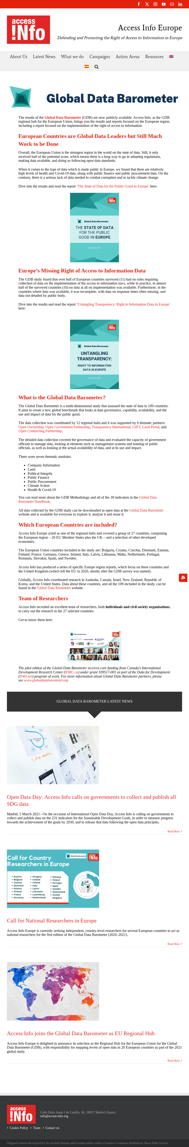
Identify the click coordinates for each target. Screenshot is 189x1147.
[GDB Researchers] (94, 633)
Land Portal (150, 427)
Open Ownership (31, 427)
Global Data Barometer (146, 510)
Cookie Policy (19, 1128)
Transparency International (111, 427)
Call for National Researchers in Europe (52, 921)
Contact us (52, 1128)
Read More (174, 831)
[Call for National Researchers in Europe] (53, 879)
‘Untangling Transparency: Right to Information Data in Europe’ (123, 304)
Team (36, 1128)
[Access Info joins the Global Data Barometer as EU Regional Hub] (53, 991)
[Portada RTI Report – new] (94, 321)
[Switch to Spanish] (87, 66)
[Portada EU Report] (94, 195)
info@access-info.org (54, 1116)
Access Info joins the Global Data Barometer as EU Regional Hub (81, 1033)
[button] (96, 66)
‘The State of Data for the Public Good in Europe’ (113, 186)
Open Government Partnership (67, 427)
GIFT (136, 427)
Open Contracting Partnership (40, 431)
